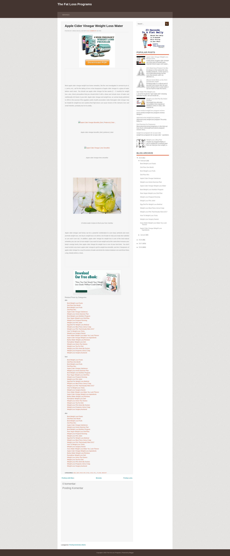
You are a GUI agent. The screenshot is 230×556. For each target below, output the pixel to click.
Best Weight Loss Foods (75, 303)
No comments (91, 30)
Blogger (131, 552)
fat (84, 472)
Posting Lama (127, 478)
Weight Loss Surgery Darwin (76, 333)
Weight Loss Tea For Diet (75, 346)
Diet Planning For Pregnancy (146, 124)
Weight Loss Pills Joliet (74, 322)
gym (87, 472)
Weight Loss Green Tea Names (77, 344)
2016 (140, 247)
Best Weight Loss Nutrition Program (78, 316)
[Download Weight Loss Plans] (97, 67)
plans (99, 472)
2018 (140, 240)
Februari (143, 161)
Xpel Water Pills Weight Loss (146, 92)
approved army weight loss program (148, 117)
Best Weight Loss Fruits (74, 307)
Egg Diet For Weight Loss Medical (78, 325)
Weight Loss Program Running (77, 320)
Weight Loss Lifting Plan (154, 140)
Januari (142, 235)
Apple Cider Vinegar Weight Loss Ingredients (81, 338)
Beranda (65, 15)
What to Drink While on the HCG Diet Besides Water (156, 81)
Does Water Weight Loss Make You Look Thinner (83, 335)
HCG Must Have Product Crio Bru (157, 68)
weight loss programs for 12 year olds (149, 133)
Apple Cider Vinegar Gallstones (77, 312)
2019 (140, 158)
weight (104, 472)
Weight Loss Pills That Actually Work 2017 (80, 329)
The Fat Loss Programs (75, 4)
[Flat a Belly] (153, 48)
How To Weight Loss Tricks (76, 331)
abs (74, 472)
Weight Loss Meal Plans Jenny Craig (79, 327)
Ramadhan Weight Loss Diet (76, 342)
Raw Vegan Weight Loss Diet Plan (78, 318)
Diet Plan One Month (74, 305)
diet (78, 472)
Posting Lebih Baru (68, 478)
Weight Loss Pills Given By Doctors (78, 348)
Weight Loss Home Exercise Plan (78, 314)
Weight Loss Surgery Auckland (77, 353)
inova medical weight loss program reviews (151, 110)
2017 (140, 243)
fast (81, 472)
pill (95, 472)
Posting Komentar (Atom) (77, 545)
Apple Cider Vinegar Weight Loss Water (94, 26)
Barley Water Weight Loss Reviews (78, 340)
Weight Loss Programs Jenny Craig (78, 350)
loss (91, 472)
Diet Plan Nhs (71, 310)
